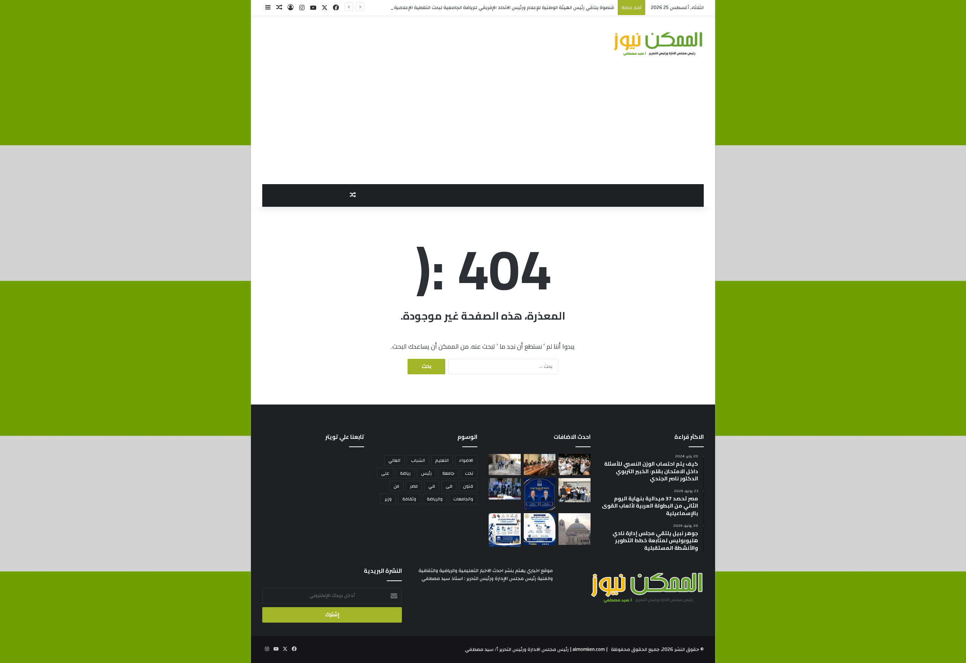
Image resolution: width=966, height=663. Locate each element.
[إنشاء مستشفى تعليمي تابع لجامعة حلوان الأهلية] (505, 464)
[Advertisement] (483, 127)
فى (449, 486)
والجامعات (463, 499)
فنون (468, 486)
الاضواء (466, 460)
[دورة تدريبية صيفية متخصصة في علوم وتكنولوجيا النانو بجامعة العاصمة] (574, 490)
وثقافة (409, 499)
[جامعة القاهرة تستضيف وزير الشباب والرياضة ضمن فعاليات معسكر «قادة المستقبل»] (574, 464)
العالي (394, 460)
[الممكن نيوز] (658, 43)
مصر (414, 486)
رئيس (426, 473)
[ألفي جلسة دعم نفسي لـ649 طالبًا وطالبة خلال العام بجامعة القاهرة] (505, 488)
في (431, 486)
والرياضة (435, 499)
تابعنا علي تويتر (344, 436)
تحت (469, 473)
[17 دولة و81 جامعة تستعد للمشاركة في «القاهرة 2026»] (505, 530)
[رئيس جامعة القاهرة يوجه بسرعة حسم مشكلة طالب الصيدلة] (574, 529)
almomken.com (588, 649)
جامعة (448, 473)
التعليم (442, 460)
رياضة (405, 473)
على (385, 473)
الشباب (418, 460)
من (396, 486)
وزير (388, 499)
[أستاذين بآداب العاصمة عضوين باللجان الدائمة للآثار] (540, 494)
